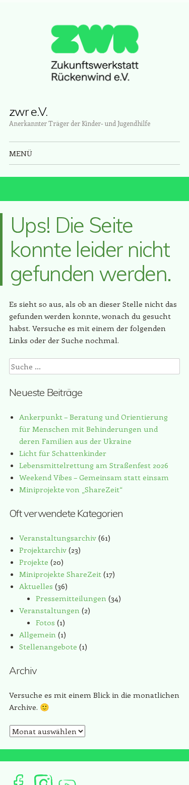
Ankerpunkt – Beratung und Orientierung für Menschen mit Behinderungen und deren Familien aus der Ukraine (93, 429)
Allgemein (37, 634)
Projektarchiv (43, 550)
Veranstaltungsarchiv (57, 538)
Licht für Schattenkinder (62, 453)
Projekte (33, 562)
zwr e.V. (28, 111)
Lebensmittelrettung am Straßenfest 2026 (93, 465)
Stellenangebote (48, 646)
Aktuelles (36, 586)
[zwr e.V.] (95, 52)
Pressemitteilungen (71, 598)
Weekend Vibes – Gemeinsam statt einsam (94, 477)
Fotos (45, 622)
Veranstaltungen (49, 610)
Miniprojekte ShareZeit (60, 574)
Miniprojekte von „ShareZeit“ (70, 489)
